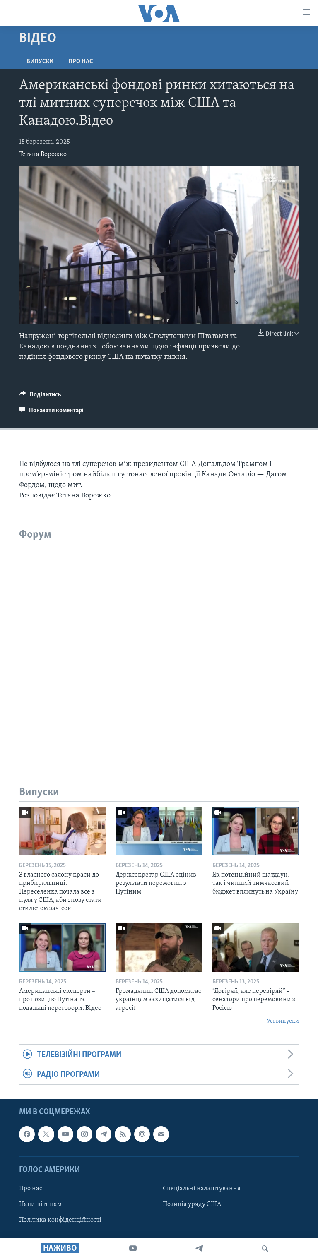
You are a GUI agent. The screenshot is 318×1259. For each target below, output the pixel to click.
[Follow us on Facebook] (27, 1134)
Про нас (80, 61)
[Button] (40, 396)
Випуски (39, 61)
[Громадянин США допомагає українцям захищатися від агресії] (159, 947)
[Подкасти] (142, 1134)
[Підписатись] (161, 1134)
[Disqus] (159, 647)
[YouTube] (133, 1248)
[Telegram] (199, 1248)
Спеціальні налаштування (202, 1188)
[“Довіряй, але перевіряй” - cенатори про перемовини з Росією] (255, 947)
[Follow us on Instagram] (84, 1134)
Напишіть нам (40, 1204)
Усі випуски (283, 1021)
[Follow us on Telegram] (103, 1134)
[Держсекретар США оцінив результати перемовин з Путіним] (159, 831)
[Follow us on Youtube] (65, 1134)
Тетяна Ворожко (43, 154)
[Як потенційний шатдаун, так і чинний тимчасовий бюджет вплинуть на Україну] (255, 831)
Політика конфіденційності (60, 1220)
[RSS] (122, 1134)
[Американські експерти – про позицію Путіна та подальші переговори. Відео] (62, 947)
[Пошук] (265, 1248)
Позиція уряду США (192, 1204)
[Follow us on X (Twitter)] (46, 1134)
